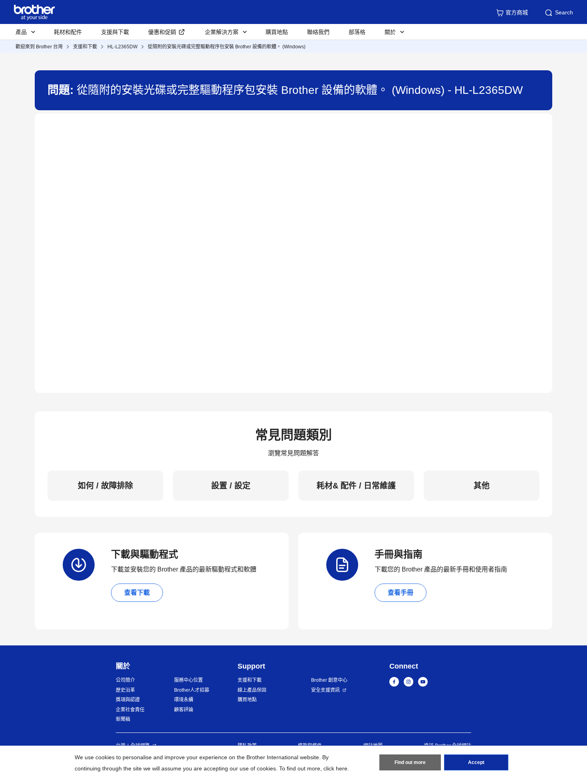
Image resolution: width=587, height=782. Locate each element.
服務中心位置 (188, 680)
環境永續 (183, 700)
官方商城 (517, 12)
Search (564, 12)
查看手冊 (400, 592)
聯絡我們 (318, 32)
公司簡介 (125, 680)
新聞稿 (123, 719)
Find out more (410, 762)
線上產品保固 (252, 690)
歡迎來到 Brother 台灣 (39, 47)
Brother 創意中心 (329, 680)
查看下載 (137, 592)
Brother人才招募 (191, 690)
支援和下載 (85, 47)
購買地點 (277, 32)
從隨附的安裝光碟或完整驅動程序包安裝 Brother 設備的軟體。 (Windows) (226, 47)
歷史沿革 (125, 690)
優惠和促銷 (162, 32)
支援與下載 (115, 32)
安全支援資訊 (325, 690)
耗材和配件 (68, 32)
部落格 (357, 32)
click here (335, 768)
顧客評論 (183, 710)
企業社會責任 (130, 710)
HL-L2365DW (122, 47)
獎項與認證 (128, 700)
